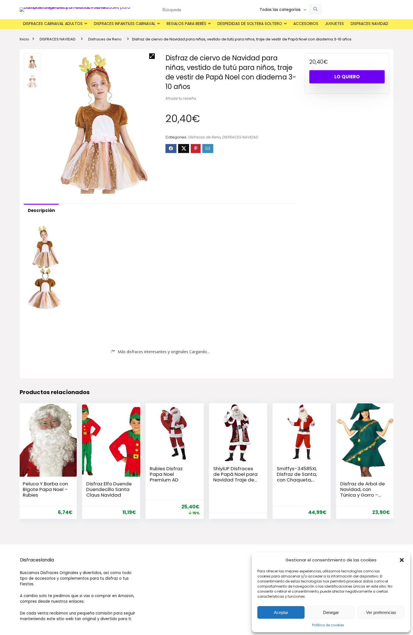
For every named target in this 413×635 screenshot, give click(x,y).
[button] (402, 560)
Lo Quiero (347, 76)
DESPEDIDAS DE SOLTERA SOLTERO (249, 23)
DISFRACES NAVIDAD (369, 23)
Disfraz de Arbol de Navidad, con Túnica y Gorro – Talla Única (362, 492)
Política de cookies (328, 625)
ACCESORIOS (305, 23)
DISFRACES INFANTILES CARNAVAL (124, 23)
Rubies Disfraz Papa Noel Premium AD (166, 474)
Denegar (331, 612)
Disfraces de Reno (105, 39)
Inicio (24, 39)
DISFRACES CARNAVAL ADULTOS (53, 23)
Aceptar (281, 612)
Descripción (41, 210)
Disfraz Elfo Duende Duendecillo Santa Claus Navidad (109, 489)
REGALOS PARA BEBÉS (186, 23)
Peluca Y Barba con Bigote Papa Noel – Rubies (45, 489)
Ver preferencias (381, 612)
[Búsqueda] (315, 9)
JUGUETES (334, 23)
